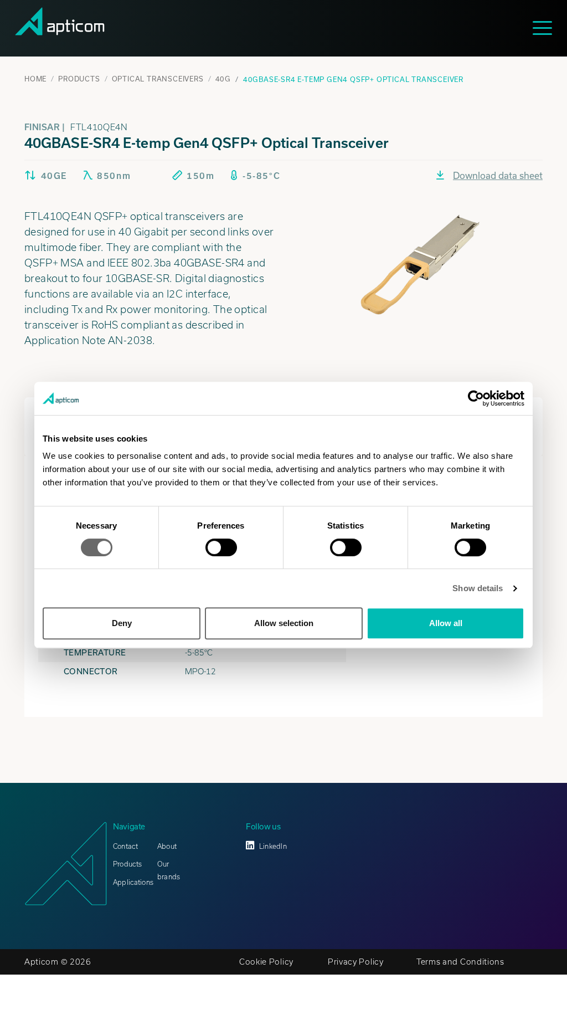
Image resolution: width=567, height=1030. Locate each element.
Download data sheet (498, 175)
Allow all (445, 623)
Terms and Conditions (460, 961)
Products (79, 79)
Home (35, 79)
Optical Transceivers (158, 79)
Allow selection (283, 623)
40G (223, 79)
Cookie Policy (266, 961)
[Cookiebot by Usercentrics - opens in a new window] (475, 398)
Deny (122, 623)
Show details (477, 588)
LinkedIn (273, 846)
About (167, 846)
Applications (133, 882)
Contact (125, 846)
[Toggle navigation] (546, 28)
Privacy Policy (356, 961)
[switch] (221, 547)
